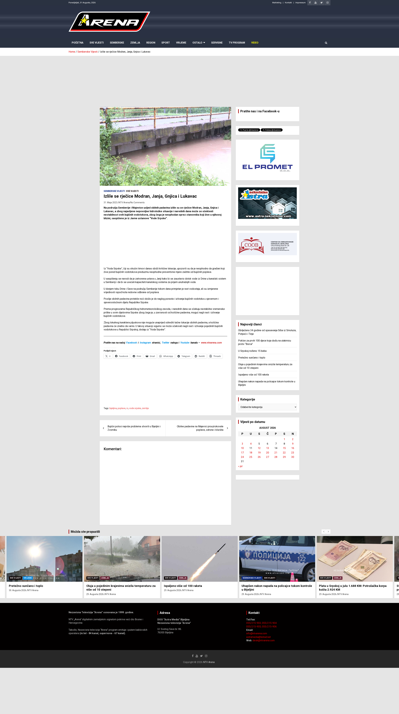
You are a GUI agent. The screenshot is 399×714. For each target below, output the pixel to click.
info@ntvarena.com (256, 633)
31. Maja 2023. (111, 202)
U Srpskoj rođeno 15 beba (252, 350)
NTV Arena (124, 202)
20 (267, 452)
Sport (165, 42)
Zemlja (135, 42)
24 (242, 457)
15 (284, 448)
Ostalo (197, 42)
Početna (77, 42)
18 (250, 452)
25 (250, 457)
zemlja (145, 408)
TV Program (237, 42)
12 (259, 448)
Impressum (301, 2)
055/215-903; (254, 622)
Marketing (276, 2)
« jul (240, 466)
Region (150, 42)
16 (292, 448)
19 (259, 452)
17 (242, 452)
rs (127, 408)
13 (267, 448)
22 (284, 452)
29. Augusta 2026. (95, 594)
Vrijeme (181, 42)
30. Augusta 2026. (18, 590)
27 (267, 457)
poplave (121, 408)
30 (292, 457)
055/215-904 (269, 622)
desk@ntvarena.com (264, 640)
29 (284, 457)
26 (259, 457)
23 (292, 452)
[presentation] (324, 531)
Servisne (217, 42)
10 (242, 448)
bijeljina (113, 408)
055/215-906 (269, 626)
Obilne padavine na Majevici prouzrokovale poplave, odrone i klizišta (200, 428)
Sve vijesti (132, 191)
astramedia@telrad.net (258, 637)
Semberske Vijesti (114, 191)
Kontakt (288, 2)
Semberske (117, 42)
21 (275, 452)
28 (275, 457)
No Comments (137, 202)
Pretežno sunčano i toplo (251, 357)
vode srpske (135, 408)
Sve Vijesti (97, 42)
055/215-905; (254, 626)
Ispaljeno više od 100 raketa (253, 374)
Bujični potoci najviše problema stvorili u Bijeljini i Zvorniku (134, 428)
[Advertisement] (199, 79)
